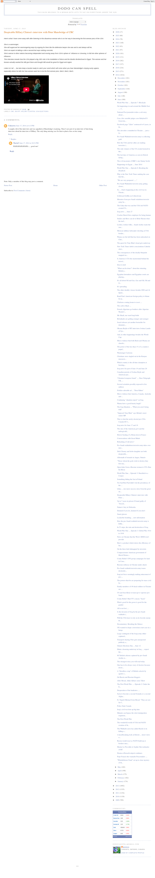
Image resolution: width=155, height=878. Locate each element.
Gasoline (115, 821)
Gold (114, 827)
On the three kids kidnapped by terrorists (131, 549)
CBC (12, 111)
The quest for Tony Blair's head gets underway (133, 243)
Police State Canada (124, 706)
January (121, 781)
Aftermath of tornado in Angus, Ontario (131, 457)
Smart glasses (122, 514)
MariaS (16, 143)
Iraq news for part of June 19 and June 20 (132, 368)
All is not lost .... (123, 608)
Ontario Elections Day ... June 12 (129, 646)
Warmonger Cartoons (124, 353)
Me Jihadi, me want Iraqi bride (128, 315)
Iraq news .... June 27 (124, 211)
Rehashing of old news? (125, 442)
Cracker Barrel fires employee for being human (134, 215)
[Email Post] (28, 109)
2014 (118, 75)
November (121, 81)
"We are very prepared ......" (127, 180)
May (119, 767)
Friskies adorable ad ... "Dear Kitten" (130, 390)
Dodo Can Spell (77, 8)
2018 (118, 60)
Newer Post (8, 185)
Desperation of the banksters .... (128, 690)
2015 (118, 71)
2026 (118, 32)
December (121, 78)
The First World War (124, 719)
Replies (13, 139)
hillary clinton (28, 111)
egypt (17, 111)
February (121, 777)
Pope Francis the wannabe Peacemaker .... (132, 756)
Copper (115, 833)
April (120, 770)
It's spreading (122, 286)
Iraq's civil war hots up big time (128, 709)
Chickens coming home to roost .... (129, 302)
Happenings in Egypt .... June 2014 (129, 164)
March (120, 774)
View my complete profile (132, 853)
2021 (118, 50)
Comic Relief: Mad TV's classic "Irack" (131, 598)
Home (55, 185)
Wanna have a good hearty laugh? (129, 403)
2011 (118, 793)
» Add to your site (128, 836)
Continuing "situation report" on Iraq (130, 400)
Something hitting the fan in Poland (129, 479)
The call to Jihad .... (124, 306)
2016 (118, 67)
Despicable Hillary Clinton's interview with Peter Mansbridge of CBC (39, 32)
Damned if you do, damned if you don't (131, 510)
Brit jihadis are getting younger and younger (133, 319)
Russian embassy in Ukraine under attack (132, 564)
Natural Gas (116, 818)
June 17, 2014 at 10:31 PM (28, 143)
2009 (118, 800)
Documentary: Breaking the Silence (130, 624)
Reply (10, 134)
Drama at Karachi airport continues (129, 753)
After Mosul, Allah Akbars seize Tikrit (131, 680)
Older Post (103, 185)
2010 (118, 796)
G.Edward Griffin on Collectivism (129, 196)
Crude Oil (115, 815)
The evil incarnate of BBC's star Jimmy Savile (133, 161)
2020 (118, 53)
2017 (118, 64)
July (119, 96)
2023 (118, 42)
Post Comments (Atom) (22, 190)
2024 (118, 39)
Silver (114, 830)
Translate (83, 24)
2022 (118, 46)
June (119, 99)
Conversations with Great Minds (128, 438)
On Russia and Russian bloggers (128, 677)
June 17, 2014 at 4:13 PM (25, 125)
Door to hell (121, 265)
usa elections (42, 111)
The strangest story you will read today (131, 661)
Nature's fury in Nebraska (126, 507)
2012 (118, 789)
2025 (118, 35)
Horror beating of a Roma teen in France (131, 435)
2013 (118, 785)
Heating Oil (116, 824)
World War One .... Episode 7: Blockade (131, 102)
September (122, 88)
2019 (118, 57)
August (120, 92)
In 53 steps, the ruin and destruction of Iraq (132, 527)
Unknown (12, 125)
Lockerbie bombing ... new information (131, 517)
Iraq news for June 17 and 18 (127, 425)
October (121, 85)
